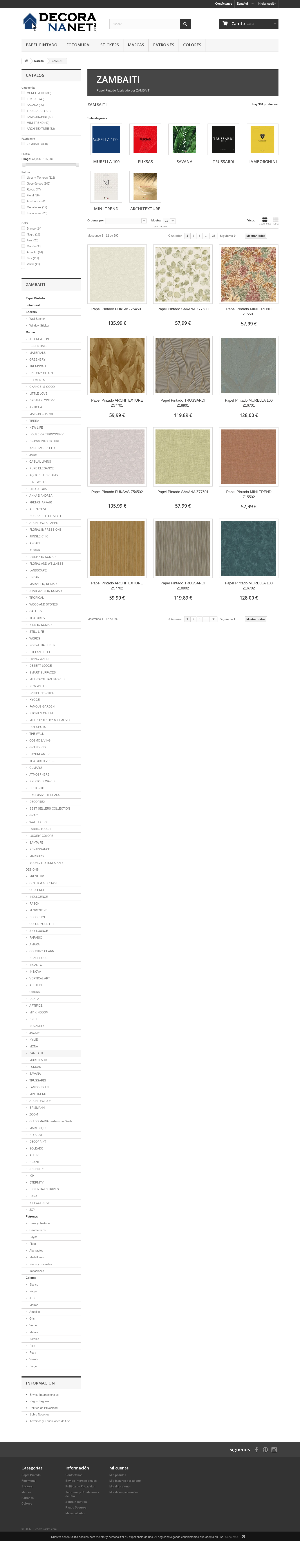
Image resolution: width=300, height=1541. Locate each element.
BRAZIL (34, 1162)
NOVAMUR (36, 1026)
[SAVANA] (184, 139)
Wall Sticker (37, 318)
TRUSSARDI (39, 111)
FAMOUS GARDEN (41, 706)
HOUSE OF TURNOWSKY (46, 434)
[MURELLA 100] (106, 139)
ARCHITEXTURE (41, 128)
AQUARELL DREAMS (43, 475)
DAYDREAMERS (40, 754)
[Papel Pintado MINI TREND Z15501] (248, 274)
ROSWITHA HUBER (42, 645)
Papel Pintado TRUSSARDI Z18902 (183, 585)
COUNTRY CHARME (42, 951)
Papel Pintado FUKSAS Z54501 (117, 309)
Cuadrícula (265, 223)
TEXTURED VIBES (41, 761)
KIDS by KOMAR (40, 625)
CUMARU (35, 767)
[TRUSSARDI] (223, 139)
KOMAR (34, 550)
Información (40, 1383)
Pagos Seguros (39, 1401)
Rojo (32, 1345)
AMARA (34, 944)
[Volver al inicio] (26, 61)
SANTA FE (36, 842)
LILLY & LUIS (38, 488)
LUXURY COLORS (41, 835)
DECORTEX (37, 801)
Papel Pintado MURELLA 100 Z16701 (249, 403)
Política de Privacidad (43, 1408)
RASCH (34, 903)
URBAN (34, 577)
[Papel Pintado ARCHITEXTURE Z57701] (117, 365)
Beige (33, 1366)
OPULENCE (37, 890)
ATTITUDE (36, 985)
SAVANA (35, 105)
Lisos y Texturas (41, 177)
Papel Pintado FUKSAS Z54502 (117, 492)
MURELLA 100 (39, 93)
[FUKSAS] (145, 139)
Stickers (109, 44)
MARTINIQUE (38, 1128)
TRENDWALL (38, 366)
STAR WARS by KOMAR (45, 591)
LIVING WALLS (39, 659)
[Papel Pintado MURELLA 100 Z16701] (248, 365)
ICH (31, 1175)
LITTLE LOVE (38, 393)
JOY (32, 1209)
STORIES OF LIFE (41, 713)
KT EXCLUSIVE (39, 1203)
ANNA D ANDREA (40, 495)
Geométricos (38, 183)
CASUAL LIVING (40, 461)
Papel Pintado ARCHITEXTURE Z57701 (117, 403)
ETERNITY (36, 1182)
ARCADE (35, 543)
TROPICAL (36, 597)
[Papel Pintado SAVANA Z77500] (182, 274)
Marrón (34, 246)
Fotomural (78, 44)
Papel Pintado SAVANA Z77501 (182, 492)
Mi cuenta (119, 1468)
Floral (33, 195)
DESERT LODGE (40, 665)
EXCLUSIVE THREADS (44, 795)
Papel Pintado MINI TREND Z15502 (248, 494)
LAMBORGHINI (39, 117)
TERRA (34, 420)
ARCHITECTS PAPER (43, 522)
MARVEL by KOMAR (43, 584)
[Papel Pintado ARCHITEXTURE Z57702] (117, 548)
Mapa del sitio (75, 1513)
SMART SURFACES (42, 672)
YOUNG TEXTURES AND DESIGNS (44, 866)
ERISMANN (37, 1107)
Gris (33, 258)
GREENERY (37, 359)
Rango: (26, 159)
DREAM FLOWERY (42, 400)
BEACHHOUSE (39, 958)
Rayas (34, 189)
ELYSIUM (35, 1135)
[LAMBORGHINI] (262, 139)
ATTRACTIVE (38, 509)
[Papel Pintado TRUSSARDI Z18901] (182, 365)
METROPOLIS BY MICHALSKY (50, 720)
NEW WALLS (38, 686)
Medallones (37, 207)
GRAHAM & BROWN (42, 883)
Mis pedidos (117, 1475)
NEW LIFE (36, 427)
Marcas (136, 44)
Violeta (33, 1359)
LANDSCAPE (38, 570)
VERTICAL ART (39, 978)
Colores (192, 44)
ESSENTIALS (38, 346)
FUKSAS (35, 99)
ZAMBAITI (37, 144)
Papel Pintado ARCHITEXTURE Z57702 (117, 585)
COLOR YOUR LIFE (42, 924)
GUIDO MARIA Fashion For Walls (50, 1121)
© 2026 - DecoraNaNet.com (39, 1529)
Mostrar (156, 220)
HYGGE (34, 699)
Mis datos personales (123, 1492)
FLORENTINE (38, 910)
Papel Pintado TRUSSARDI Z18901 (183, 403)
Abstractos (36, 201)
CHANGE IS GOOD (42, 386)
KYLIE (33, 1039)
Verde (33, 264)
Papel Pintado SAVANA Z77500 (182, 309)
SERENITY (36, 1169)
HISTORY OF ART (41, 373)
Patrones (163, 44)
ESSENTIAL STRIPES (44, 1189)
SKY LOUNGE (38, 930)
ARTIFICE (36, 1005)
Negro (33, 234)
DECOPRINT (37, 1141)
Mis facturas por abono (125, 1480)
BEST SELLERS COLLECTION (49, 808)
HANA (33, 1196)
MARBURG (36, 856)
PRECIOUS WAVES (42, 781)
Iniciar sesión (267, 3)
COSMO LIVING (40, 740)
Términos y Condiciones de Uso (49, 1421)
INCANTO (35, 964)
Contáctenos (223, 3)
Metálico (34, 1332)
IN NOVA (35, 971)
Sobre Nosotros (39, 1414)
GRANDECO (37, 747)
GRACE (34, 815)
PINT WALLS (38, 482)
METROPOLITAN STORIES (47, 679)
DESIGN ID (36, 788)
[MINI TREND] (106, 187)
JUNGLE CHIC (38, 536)
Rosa (32, 1352)
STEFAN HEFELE (41, 652)
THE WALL (36, 733)
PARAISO (35, 937)
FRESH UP (36, 876)
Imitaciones (37, 213)
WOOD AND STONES (43, 604)
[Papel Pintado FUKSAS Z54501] (117, 274)
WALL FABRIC (38, 822)
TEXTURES (37, 618)
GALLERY (36, 611)
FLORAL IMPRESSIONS (45, 529)
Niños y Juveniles (40, 1264)
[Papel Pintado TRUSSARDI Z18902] (182, 548)
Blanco (34, 228)
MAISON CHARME (41, 414)
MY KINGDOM (38, 1012)
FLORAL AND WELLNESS (46, 563)
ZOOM (33, 1114)
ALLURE (34, 1155)
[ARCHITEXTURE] (145, 187)
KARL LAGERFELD (42, 448)
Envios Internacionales (44, 1394)
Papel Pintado (41, 44)
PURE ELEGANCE (41, 468)
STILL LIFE (36, 631)
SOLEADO (36, 1148)
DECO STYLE (38, 917)
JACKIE (34, 1033)
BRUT (33, 1019)
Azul (32, 240)
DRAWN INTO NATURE (44, 441)
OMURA (34, 992)
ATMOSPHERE (39, 774)
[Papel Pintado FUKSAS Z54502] (117, 456)
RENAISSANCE (39, 849)
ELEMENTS (37, 380)
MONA (33, 1046)
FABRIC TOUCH (40, 829)
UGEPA (34, 998)
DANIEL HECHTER (41, 693)
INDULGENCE (38, 896)
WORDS (34, 638)
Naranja (34, 1339)
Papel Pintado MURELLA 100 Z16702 (249, 585)
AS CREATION (39, 339)
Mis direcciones (120, 1486)
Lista (275, 223)
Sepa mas (231, 1537)
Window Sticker (39, 325)
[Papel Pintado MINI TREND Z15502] (248, 456)
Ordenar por (95, 220)
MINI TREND (38, 122)
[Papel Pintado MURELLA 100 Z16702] (248, 548)
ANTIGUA (35, 407)
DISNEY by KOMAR (42, 557)
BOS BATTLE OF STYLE (45, 516)
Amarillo (35, 252)
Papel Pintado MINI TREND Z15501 (248, 311)
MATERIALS (37, 352)
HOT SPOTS (37, 727)
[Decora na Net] (62, 22)
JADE (33, 454)
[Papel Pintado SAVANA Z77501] (182, 456)
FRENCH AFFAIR (40, 502)
